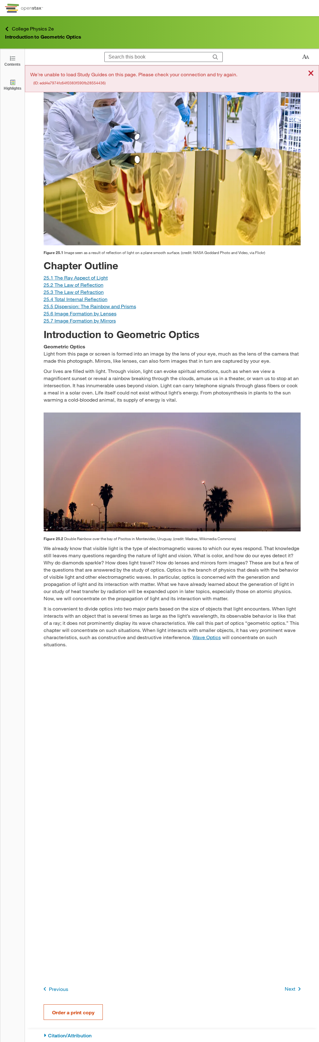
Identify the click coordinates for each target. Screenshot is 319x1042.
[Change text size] (305, 57)
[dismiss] (311, 73)
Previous (58, 989)
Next (290, 989)
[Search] (215, 57)
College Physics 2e (33, 28)
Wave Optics (207, 637)
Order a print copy (73, 1012)
